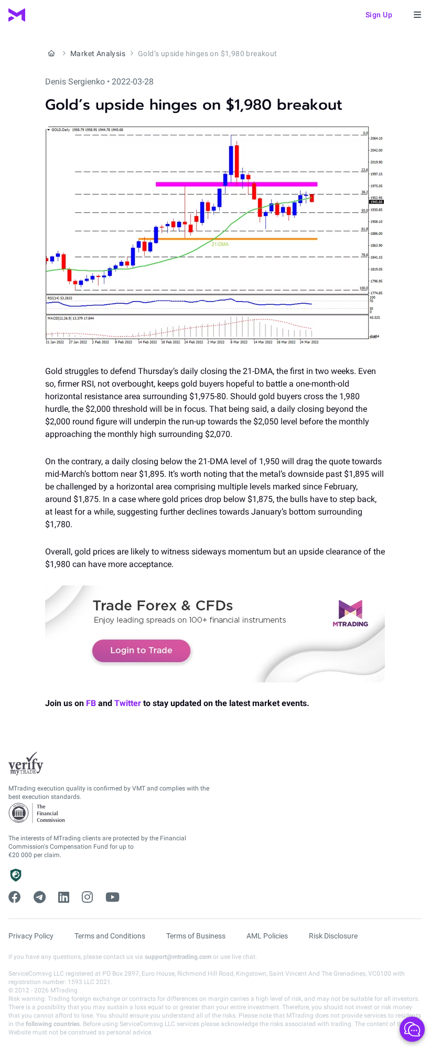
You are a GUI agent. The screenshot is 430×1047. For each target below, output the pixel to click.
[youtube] (112, 897)
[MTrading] (16, 15)
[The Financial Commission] (37, 813)
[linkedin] (63, 897)
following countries (53, 1024)
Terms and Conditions (109, 936)
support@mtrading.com (178, 956)
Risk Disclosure (333, 936)
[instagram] (87, 897)
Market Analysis (97, 53)
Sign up (379, 14)
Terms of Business (195, 936)
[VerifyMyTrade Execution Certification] (26, 764)
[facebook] (14, 897)
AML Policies (267, 936)
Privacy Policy (30, 936)
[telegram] (40, 897)
